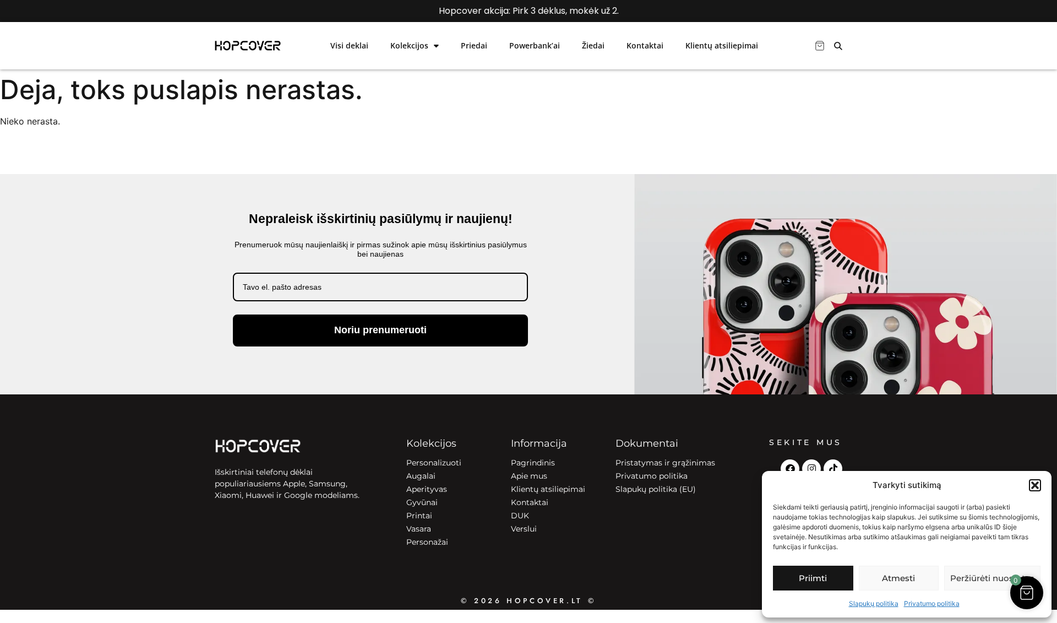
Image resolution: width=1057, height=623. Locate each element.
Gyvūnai (422, 502)
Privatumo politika (932, 603)
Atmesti (898, 578)
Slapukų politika (873, 603)
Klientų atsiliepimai (721, 45)
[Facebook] (790, 468)
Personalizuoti (433, 463)
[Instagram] (811, 468)
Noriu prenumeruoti (380, 329)
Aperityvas (426, 489)
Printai (419, 516)
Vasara (418, 529)
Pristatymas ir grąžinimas (665, 463)
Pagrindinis (533, 463)
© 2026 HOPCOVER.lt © (528, 600)
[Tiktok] (833, 468)
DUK (520, 516)
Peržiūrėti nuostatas (992, 578)
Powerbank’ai (534, 45)
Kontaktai (644, 45)
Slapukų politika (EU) (655, 489)
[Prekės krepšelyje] (819, 45)
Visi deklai (349, 45)
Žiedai (593, 45)
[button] (1034, 485)
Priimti (813, 578)
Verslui (524, 529)
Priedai (474, 45)
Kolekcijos (409, 45)
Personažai (427, 542)
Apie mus (529, 476)
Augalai (420, 476)
